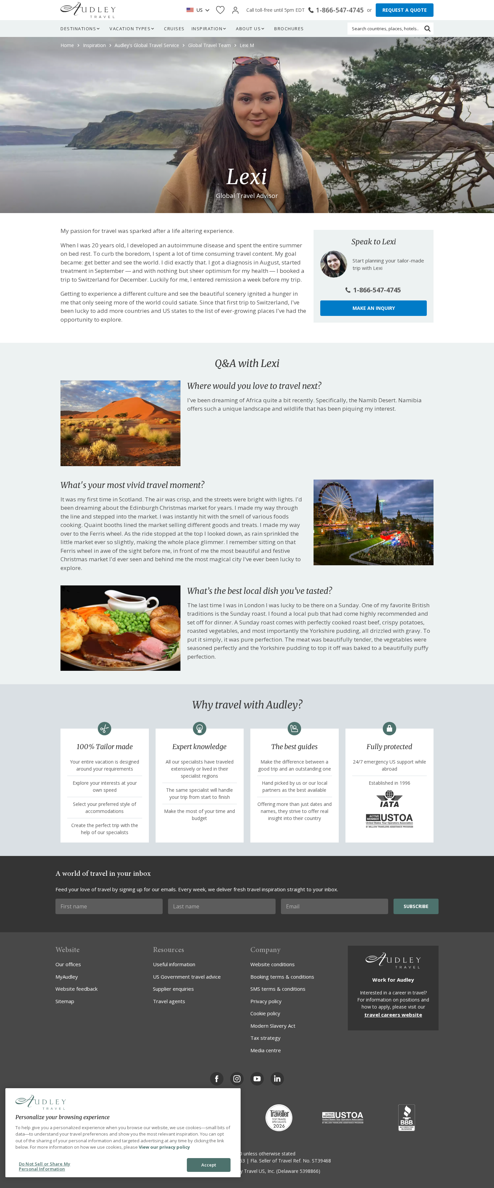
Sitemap (64, 1001)
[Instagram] (237, 1078)
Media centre (265, 1050)
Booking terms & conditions (282, 976)
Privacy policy (266, 1001)
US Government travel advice (187, 976)
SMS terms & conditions (277, 988)
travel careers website (393, 1014)
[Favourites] (220, 10)
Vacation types (130, 29)
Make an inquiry (374, 308)
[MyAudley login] (235, 10)
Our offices (68, 964)
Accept (208, 1165)
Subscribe (416, 906)
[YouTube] (257, 1078)
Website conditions (272, 964)
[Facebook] (216, 1078)
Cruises (174, 29)
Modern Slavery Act (272, 1025)
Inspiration (207, 29)
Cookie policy (265, 1013)
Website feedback (76, 988)
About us (248, 29)
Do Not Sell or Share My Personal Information (44, 1166)
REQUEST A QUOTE (404, 10)
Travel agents (169, 1001)
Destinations (78, 29)
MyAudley (66, 976)
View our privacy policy (164, 1147)
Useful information (174, 964)
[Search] (427, 29)
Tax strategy (265, 1037)
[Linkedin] (277, 1078)
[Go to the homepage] (88, 10)
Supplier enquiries (173, 988)
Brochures (289, 29)
